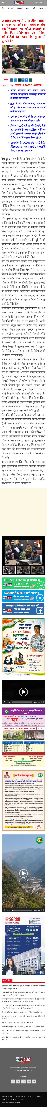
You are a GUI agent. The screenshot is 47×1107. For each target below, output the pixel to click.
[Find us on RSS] (34, 1081)
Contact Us (19, 1097)
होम (3, 8)
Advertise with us (7, 1097)
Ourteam (38, 1097)
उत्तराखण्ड (10, 8)
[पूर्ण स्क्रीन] (42, 702)
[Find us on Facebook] (13, 1081)
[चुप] (39, 702)
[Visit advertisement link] (23, 16)
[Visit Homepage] (19, 3)
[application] (23, 692)
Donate (29, 1097)
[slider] (22, 702)
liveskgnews (17, 1103)
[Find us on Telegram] (29, 1081)
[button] (23, 692)
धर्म (34, 8)
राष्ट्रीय (27, 8)
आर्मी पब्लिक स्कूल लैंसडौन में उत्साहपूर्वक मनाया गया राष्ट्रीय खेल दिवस (23, 1027)
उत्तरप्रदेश (19, 8)
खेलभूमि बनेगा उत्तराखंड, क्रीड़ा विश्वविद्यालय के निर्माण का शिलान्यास (22, 1012)
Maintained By (10, 1103)
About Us (4, 1099)
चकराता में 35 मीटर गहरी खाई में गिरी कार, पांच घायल (18, 1023)
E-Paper (13, 1099)
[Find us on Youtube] (23, 1081)
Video (22, 1099)
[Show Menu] (3, 3)
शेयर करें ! (6, 80)
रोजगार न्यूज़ (42, 8)
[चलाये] (4, 702)
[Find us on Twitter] (18, 1081)
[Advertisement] (23, 512)
